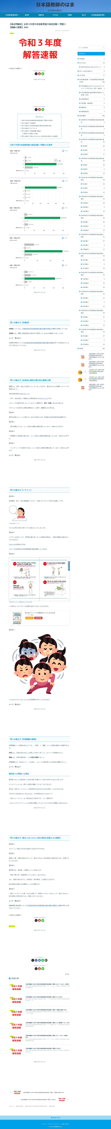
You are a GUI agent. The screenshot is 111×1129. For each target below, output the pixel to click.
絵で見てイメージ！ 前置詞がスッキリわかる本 (20, 602)
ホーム (44, 1124)
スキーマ (12, 544)
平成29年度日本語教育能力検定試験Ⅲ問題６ (37, 329)
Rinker (32, 614)
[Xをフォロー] (36, 73)
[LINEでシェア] (42, 960)
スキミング (25, 394)
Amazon (29, 618)
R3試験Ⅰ (13, 926)
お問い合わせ (65, 1124)
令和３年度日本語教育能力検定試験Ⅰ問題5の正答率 (37, 120)
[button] (46, 960)
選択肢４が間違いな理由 (30, 133)
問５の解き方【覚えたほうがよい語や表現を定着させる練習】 (40, 136)
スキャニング (44, 398)
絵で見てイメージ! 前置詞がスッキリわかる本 (40, 613)
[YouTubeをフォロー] (39, 73)
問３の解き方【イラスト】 (29, 128)
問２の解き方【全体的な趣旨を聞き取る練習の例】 (37, 125)
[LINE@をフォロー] (42, 73)
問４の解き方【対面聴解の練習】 (31, 131)
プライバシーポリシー (53, 1124)
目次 (37, 117)
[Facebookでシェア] (36, 960)
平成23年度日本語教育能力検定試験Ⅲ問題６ (39, 343)
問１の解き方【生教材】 (29, 123)
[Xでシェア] (32, 960)
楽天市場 (38, 618)
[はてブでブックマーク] (39, 960)
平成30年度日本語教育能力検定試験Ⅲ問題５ (42, 905)
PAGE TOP (56, 1118)
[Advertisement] (39, 92)
